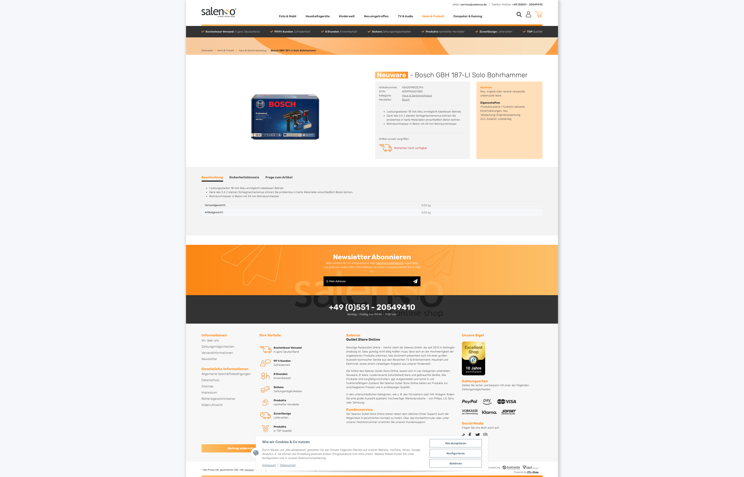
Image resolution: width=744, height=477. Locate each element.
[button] (528, 14)
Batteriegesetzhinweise (218, 399)
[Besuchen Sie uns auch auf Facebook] (470, 435)
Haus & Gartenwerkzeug (417, 95)
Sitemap (207, 386)
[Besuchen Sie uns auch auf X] (477, 435)
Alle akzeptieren (455, 443)
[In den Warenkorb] (205, 69)
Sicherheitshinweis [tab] (244, 177)
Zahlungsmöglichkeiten (218, 346)
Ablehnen (455, 463)
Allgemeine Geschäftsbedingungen (226, 374)
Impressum (269, 465)
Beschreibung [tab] (212, 177)
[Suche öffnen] (519, 14)
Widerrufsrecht (212, 405)
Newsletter (209, 359)
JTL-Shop (533, 472)
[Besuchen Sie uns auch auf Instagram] (485, 435)
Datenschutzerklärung (390, 263)
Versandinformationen (217, 353)
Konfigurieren (456, 453)
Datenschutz (288, 465)
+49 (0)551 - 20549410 (527, 4)
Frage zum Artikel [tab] (279, 177)
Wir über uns (210, 340)
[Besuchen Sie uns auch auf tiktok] (463, 435)
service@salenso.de (473, 4)
